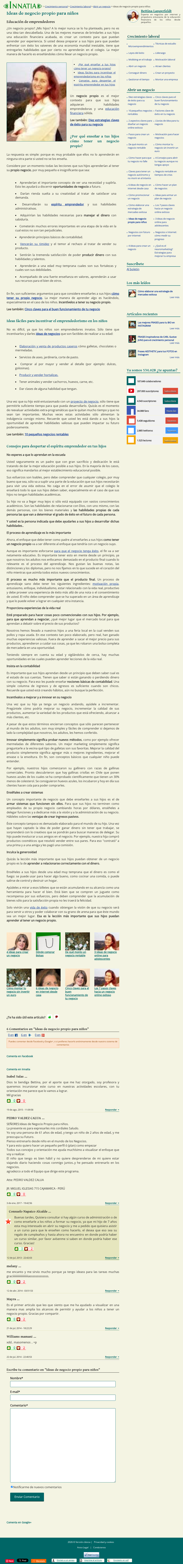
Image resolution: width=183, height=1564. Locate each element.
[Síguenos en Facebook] (131, 410)
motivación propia (105, 584)
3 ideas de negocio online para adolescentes (105, 955)
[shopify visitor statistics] (91, 1553)
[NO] (56, 1016)
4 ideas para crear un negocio (17, 953)
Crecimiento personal (56, 6)
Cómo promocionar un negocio (138, 196)
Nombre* (16, 1378)
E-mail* (15, 1392)
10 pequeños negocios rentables (47, 434)
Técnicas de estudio (165, 43)
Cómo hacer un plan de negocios (166, 186)
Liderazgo (160, 52)
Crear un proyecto (165, 72)
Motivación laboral (165, 59)
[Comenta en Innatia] (131, 380)
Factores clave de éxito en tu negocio (165, 112)
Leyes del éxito (136, 52)
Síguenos (171, 420)
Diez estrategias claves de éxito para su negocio (140, 100)
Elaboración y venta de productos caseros (48, 346)
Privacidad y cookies (104, 1542)
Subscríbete (170, 391)
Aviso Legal (82, 1547)
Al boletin (133, 269)
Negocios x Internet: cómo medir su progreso (166, 235)
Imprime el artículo (93, 1560)
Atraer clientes (162, 66)
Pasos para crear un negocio (138, 136)
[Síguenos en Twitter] (131, 430)
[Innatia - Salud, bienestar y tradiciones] (22, 5)
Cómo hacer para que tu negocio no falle (139, 159)
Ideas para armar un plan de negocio (166, 196)
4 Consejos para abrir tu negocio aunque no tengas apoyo (166, 161)
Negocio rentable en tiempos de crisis (166, 173)
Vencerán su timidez (34, 244)
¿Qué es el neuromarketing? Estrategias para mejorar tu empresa (165, 251)
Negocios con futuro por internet (139, 233)
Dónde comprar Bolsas (45, 953)
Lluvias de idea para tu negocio (167, 122)
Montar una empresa (166, 79)
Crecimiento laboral (80, 6)
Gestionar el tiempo (138, 79)
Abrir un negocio (102, 6)
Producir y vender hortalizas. (38, 375)
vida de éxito (39, 907)
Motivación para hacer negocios (167, 136)
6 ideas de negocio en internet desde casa (47, 992)
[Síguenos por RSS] (131, 439)
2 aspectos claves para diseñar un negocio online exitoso (140, 124)
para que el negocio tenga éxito (76, 551)
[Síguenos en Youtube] (131, 390)
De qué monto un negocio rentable (75, 953)
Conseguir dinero (137, 72)
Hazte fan (171, 410)
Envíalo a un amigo (66, 1560)
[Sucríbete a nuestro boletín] (131, 400)
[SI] (49, 1016)
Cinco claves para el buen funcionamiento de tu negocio (62, 309)
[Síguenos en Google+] (131, 420)
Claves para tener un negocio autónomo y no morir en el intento (139, 175)
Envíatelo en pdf (121, 1560)
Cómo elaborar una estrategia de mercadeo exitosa (138, 208)
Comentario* (19, 1405)
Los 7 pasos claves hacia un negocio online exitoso (105, 992)
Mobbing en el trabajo (140, 59)
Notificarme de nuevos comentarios (37, 1487)
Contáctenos (99, 1547)
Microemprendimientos (141, 46)
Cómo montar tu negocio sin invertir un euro (18, 992)
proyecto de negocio (84, 401)
